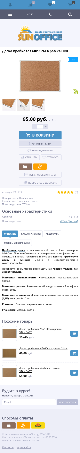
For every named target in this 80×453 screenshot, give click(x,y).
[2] (62, 192)
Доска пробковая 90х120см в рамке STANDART (40, 330)
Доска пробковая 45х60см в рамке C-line (43, 348)
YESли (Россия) (69, 221)
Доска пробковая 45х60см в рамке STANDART (39, 369)
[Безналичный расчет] (40, 166)
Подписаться (67, 402)
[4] (68, 192)
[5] (71, 192)
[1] (58, 192)
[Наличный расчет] (25, 166)
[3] (65, 192)
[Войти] (10, 4)
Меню (30, 14)
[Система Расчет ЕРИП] (38, 425)
